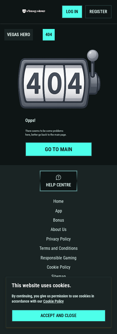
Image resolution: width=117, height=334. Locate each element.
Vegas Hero (18, 34)
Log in (72, 11)
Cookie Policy (58, 267)
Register (98, 11)
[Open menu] (12, 12)
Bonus (58, 220)
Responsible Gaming (58, 257)
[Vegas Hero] (33, 12)
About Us (58, 229)
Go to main (58, 149)
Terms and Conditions (58, 248)
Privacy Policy (58, 239)
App (58, 210)
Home (58, 201)
